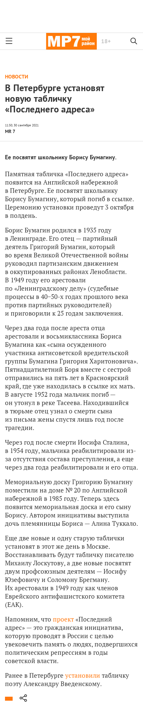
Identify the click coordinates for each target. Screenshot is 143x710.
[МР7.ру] (71, 41)
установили (82, 675)
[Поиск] (134, 41)
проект (63, 619)
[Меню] (9, 41)
